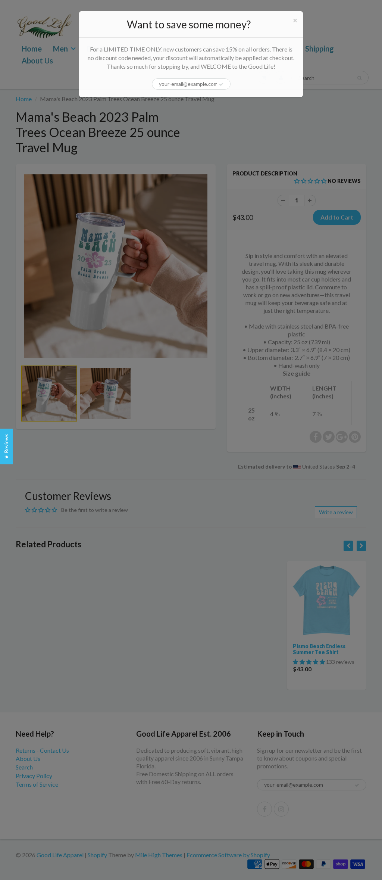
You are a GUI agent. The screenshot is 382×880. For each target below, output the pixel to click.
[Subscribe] (221, 84)
